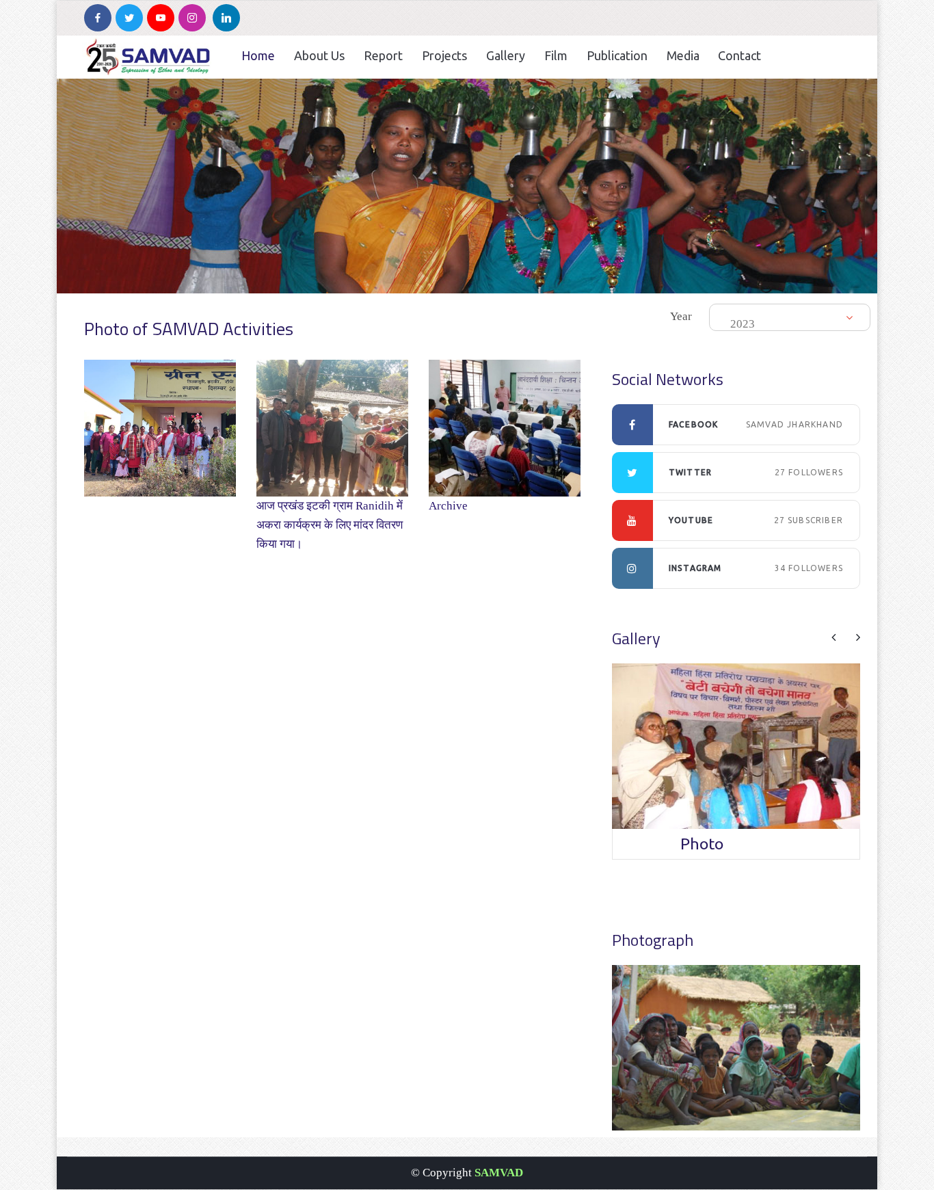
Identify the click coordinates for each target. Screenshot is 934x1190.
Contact (739, 55)
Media (683, 55)
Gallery (505, 55)
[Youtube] (160, 17)
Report (383, 55)
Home (258, 55)
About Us (319, 55)
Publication (617, 55)
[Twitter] (129, 17)
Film (556, 55)
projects (444, 55)
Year (681, 316)
